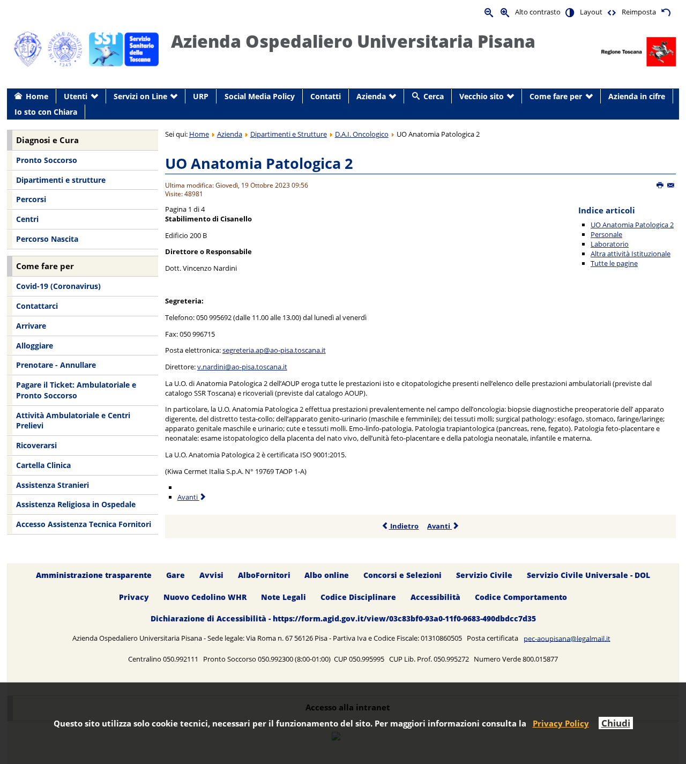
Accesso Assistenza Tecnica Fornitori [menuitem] (83, 524)
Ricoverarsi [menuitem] (36, 445)
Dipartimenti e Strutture (288, 134)
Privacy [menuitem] (134, 597)
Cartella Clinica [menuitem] (43, 465)
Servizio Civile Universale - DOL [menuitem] (588, 575)
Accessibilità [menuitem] (435, 597)
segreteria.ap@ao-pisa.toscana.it (274, 350)
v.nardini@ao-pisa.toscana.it (242, 367)
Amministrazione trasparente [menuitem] (94, 575)
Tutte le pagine (614, 263)
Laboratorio (610, 244)
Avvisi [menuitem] (211, 575)
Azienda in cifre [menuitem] (636, 96)
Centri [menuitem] (27, 219)
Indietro (404, 526)
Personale (606, 234)
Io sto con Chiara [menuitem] (45, 112)
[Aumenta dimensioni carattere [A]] (505, 12)
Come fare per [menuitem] (556, 96)
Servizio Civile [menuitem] (484, 575)
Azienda (229, 134)
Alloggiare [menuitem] (34, 345)
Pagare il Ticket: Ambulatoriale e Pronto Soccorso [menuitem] (76, 390)
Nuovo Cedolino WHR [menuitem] (205, 597)
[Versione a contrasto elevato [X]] (570, 12)
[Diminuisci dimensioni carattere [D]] (489, 12)
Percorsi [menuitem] (31, 199)
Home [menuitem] (37, 96)
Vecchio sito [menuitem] (481, 96)
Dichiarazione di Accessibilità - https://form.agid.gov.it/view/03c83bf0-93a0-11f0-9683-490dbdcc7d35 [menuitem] (343, 619)
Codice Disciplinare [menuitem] (358, 597)
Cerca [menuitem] (433, 96)
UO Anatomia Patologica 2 (259, 163)
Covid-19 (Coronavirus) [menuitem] (58, 286)
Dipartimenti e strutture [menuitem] (61, 180)
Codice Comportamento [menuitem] (521, 597)
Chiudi (615, 723)
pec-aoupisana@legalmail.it (567, 638)
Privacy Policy (561, 723)
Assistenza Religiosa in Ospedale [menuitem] (76, 504)
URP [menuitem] (200, 96)
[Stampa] (660, 185)
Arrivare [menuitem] (31, 326)
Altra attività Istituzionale (630, 253)
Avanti (188, 497)
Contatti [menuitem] (325, 96)
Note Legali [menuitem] (283, 597)
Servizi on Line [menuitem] (140, 96)
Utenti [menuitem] (75, 96)
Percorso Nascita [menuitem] (47, 239)
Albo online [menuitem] (326, 575)
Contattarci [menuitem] (37, 306)
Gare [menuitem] (175, 575)
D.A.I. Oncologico (362, 134)
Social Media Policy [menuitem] (260, 96)
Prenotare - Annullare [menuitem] (56, 365)
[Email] (671, 185)
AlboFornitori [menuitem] (264, 575)
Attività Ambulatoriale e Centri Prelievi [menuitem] (73, 420)
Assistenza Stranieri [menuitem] (52, 485)
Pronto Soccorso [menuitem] (46, 160)
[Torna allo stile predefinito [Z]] (666, 12)
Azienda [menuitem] (371, 96)
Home (199, 134)
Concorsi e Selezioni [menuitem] (402, 575)
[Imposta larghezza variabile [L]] (612, 12)
